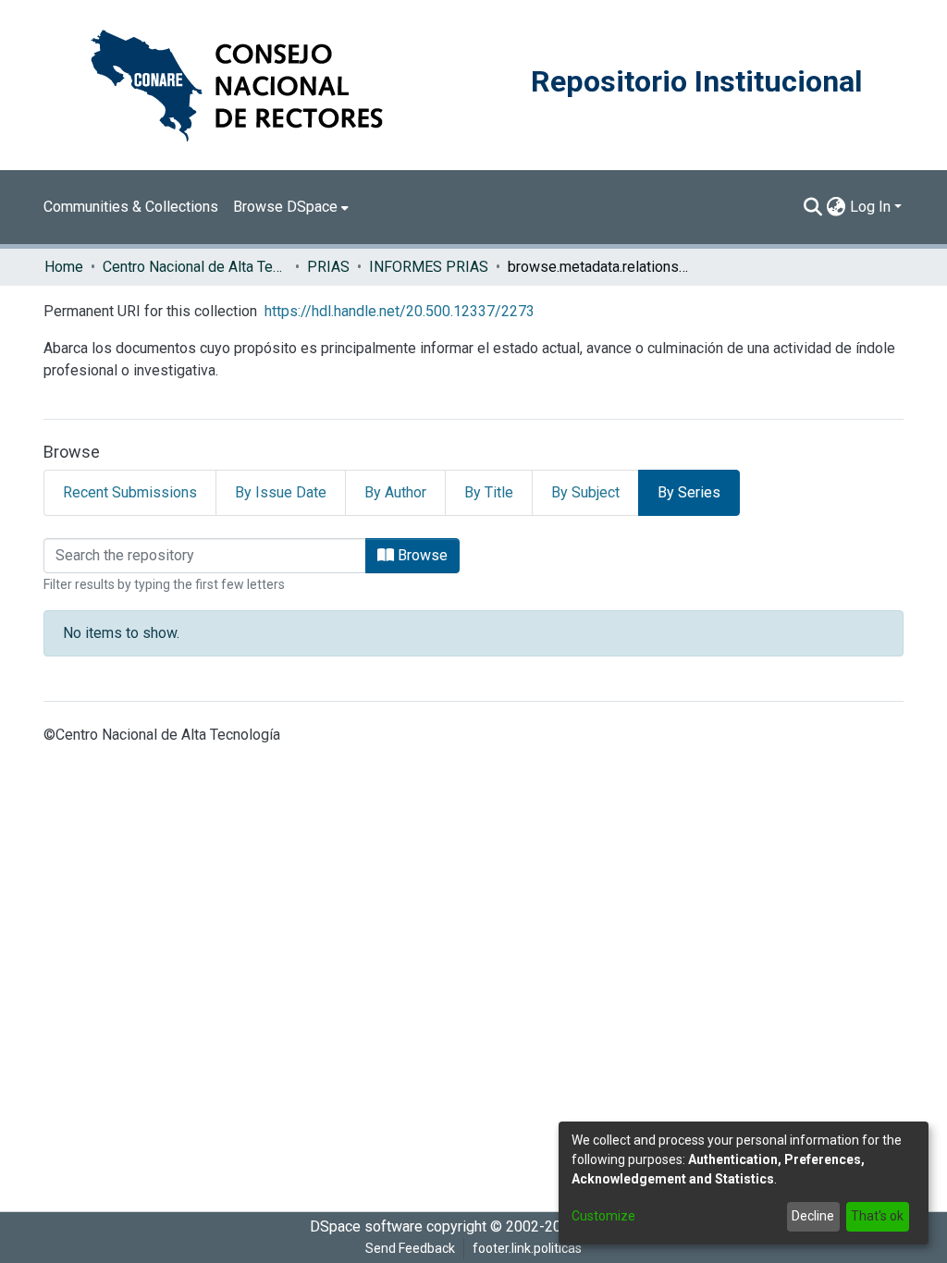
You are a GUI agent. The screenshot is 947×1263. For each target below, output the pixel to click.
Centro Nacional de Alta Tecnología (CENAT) (195, 267)
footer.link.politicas (527, 1248)
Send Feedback (410, 1248)
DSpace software (366, 1226)
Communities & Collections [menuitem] (130, 206)
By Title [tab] (488, 492)
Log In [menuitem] (870, 206)
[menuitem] (291, 207)
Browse (421, 555)
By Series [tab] (689, 492)
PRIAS (328, 267)
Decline (813, 1215)
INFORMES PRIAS (428, 267)
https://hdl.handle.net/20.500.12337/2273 (399, 311)
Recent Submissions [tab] (130, 492)
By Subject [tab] (585, 492)
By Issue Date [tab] (280, 492)
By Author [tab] (395, 492)
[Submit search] (813, 207)
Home (63, 267)
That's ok (877, 1215)
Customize (603, 1215)
